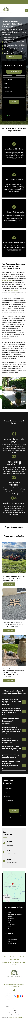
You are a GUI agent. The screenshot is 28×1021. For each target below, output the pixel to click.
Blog (14, 1009)
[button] (22, 10)
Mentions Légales (14, 1013)
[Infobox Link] (14, 2)
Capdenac (11, 929)
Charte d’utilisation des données (14, 1015)
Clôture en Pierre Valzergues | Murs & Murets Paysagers (14, 957)
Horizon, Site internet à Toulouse (17, 1018)
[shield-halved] (8, 115)
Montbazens (11, 925)
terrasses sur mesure (7, 280)
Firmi (9, 922)
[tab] (14, 702)
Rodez (9, 912)
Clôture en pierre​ (12, 939)
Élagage (10, 941)
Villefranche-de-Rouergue (15, 914)
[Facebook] (14, 990)
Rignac (10, 927)
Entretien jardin (12, 943)
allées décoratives (14, 291)
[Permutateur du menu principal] (26, 10)
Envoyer (14, 101)
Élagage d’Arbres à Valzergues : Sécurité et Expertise (14, 963)
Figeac (10, 920)
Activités (14, 1011)
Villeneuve (10, 916)
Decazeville (11, 918)
